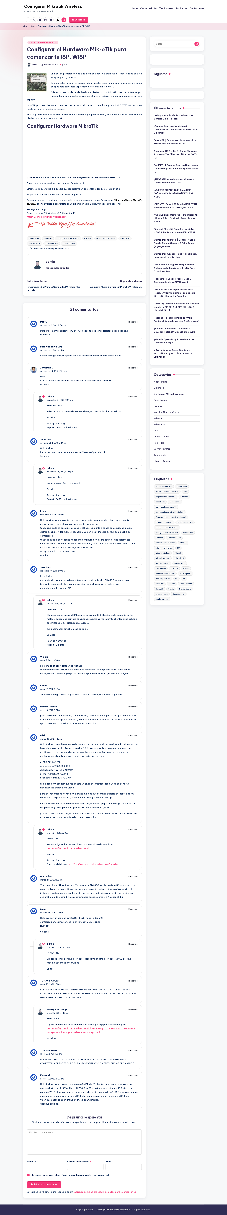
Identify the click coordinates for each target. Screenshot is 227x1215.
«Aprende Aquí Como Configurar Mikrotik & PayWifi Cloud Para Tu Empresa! (173, 353)
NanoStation (179, 563)
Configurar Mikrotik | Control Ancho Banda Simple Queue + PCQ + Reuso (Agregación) (174, 243)
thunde (171, 589)
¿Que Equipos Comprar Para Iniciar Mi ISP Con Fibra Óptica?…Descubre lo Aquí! (176, 218)
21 (66, 64)
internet (183, 543)
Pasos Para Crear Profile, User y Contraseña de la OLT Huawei (172, 280)
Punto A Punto (161, 436)
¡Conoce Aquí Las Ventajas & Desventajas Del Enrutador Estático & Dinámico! (176, 129)
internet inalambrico (164, 548)
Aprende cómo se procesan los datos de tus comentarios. (105, 1191)
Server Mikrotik (51, 243)
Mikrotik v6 (160, 424)
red (184, 579)
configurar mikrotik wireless (68, 238)
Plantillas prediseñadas (165, 573)
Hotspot (87, 238)
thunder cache (162, 594)
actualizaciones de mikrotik (167, 491)
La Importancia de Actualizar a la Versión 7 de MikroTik (173, 117)
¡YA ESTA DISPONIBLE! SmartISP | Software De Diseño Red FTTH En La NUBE (174, 193)
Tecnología (160, 455)
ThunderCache (185, 589)
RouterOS (160, 584)
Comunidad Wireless (164, 522)
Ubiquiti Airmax (69, 243)
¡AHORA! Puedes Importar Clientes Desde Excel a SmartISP (174, 181)
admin (50, 262)
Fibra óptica (160, 400)
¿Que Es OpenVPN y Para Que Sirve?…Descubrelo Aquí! (176, 341)
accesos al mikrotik (164, 486)
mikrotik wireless (162, 563)
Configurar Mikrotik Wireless (53, 6)
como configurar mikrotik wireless (170, 512)
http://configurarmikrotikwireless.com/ (68, 848)
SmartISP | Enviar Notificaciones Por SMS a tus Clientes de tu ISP (175, 142)
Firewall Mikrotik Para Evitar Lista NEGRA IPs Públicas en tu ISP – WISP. (175, 231)
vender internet (162, 599)
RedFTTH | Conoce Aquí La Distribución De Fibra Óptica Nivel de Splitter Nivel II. (176, 168)
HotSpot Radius (174, 538)
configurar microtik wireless (167, 527)
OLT (156, 430)
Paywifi (186, 568)
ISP (178, 548)
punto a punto (34, 243)
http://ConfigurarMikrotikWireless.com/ (47, 217)
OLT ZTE (174, 568)
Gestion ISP (188, 532)
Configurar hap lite (185, 522)
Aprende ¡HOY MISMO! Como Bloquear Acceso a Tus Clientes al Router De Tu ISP (175, 154)
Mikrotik (158, 418)
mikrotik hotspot (163, 558)
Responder (133, 322)
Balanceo (48, 238)
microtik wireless (163, 553)
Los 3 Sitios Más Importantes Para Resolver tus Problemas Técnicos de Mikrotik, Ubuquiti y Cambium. (174, 293)
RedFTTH (159, 442)
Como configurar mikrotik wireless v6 (171, 517)
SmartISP (159, 589)
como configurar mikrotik (166, 507)
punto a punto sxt (163, 579)
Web (108, 1161)
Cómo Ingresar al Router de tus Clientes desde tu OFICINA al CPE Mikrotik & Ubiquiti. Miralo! (176, 307)
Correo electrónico (79, 1161)
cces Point (160, 502)
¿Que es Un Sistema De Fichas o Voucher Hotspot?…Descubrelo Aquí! (175, 330)
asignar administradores (166, 497)
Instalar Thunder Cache (105, 238)
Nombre (32, 1161)
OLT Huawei (161, 568)
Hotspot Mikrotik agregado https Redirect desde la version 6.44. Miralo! (176, 319)
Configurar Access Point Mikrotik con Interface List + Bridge (175, 255)
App (185, 491)
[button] (78, 20)
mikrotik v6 (125, 238)
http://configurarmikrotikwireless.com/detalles (93, 864)
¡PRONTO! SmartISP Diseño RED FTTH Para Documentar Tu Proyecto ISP (175, 206)
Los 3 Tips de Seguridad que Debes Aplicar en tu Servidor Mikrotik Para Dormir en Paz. (174, 268)
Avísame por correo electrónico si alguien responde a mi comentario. (71, 1175)
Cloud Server (175, 502)
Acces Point (34, 238)
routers (172, 584)
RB (176, 579)
